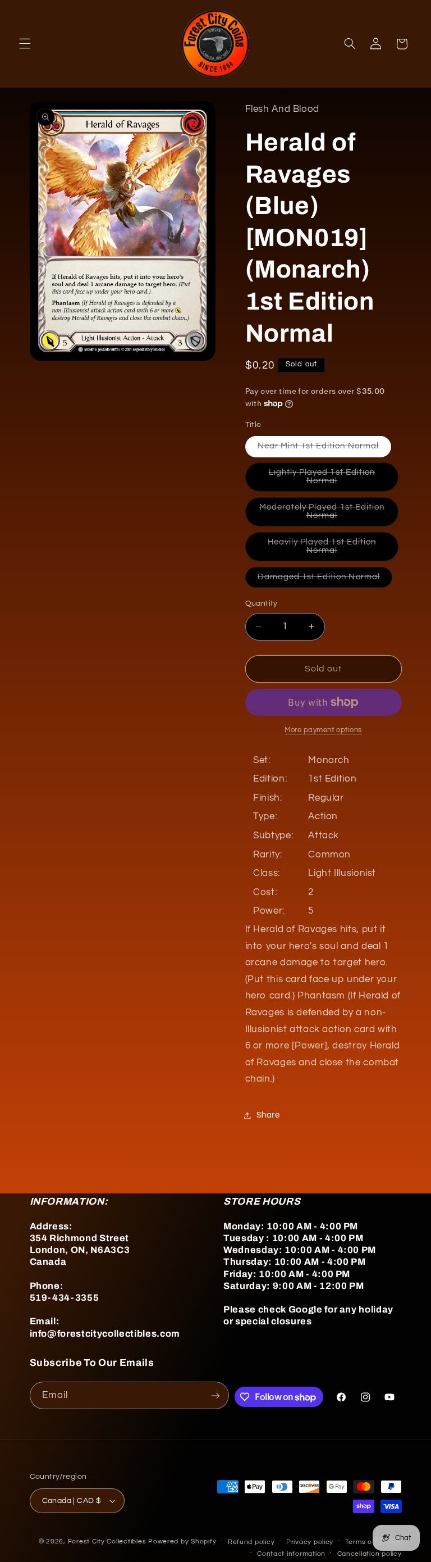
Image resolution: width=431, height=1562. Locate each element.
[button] (25, 44)
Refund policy (251, 1542)
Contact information (291, 1554)
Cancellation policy (369, 1554)
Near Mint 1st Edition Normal (324, 449)
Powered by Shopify (182, 1541)
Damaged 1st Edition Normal (325, 580)
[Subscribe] (215, 1395)
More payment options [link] (323, 730)
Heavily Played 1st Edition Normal (327, 549)
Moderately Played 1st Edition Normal (322, 514)
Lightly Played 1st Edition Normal (327, 480)
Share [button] (268, 1115)
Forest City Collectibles (107, 1541)
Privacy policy (309, 1542)
